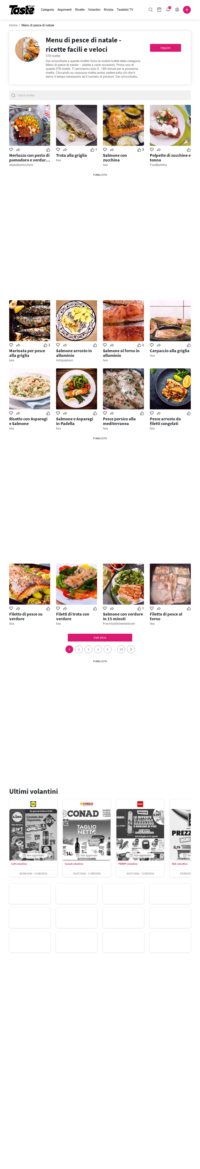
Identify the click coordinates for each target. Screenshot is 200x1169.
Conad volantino (74, 863)
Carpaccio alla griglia (169, 350)
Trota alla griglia (71, 155)
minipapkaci (64, 360)
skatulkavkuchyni (21, 165)
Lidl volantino (19, 863)
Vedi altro (100, 637)
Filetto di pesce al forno (166, 616)
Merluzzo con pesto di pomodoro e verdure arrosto (29, 157)
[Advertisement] (100, 235)
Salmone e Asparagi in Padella (74, 421)
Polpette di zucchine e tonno (170, 157)
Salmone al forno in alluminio (121, 353)
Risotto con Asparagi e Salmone (28, 421)
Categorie (47, 10)
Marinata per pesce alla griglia (27, 353)
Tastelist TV (125, 10)
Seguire (166, 47)
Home (13, 25)
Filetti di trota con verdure (72, 616)
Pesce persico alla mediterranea (119, 421)
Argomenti (64, 10)
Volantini (94, 10)
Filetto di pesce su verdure (26, 616)
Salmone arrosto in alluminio (74, 353)
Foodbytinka (158, 165)
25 (121, 649)
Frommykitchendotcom (119, 623)
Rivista (108, 10)
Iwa (58, 160)
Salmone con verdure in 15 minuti (123, 616)
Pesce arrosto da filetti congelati (165, 421)
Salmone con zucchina (115, 157)
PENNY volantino (128, 863)
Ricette (80, 10)
